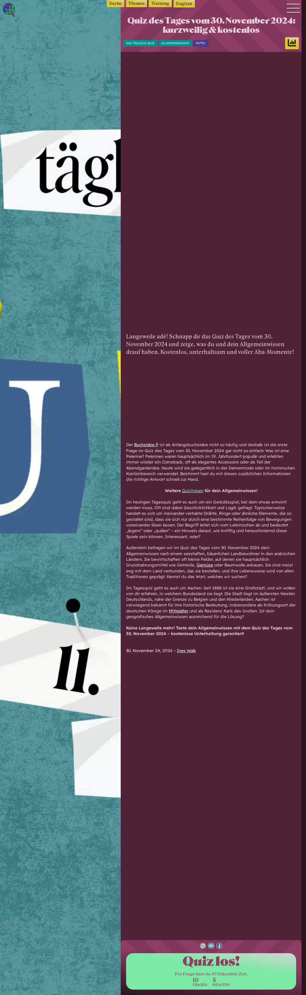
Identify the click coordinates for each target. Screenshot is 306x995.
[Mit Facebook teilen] (219, 946)
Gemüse (205, 564)
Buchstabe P (146, 444)
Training (160, 3)
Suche (115, 3)
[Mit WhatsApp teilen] (203, 946)
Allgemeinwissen (175, 43)
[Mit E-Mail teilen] (211, 946)
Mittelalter (178, 610)
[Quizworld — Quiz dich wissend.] (22, 11)
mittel (201, 43)
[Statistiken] (292, 43)
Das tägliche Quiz (140, 43)
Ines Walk (186, 650)
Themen (136, 3)
